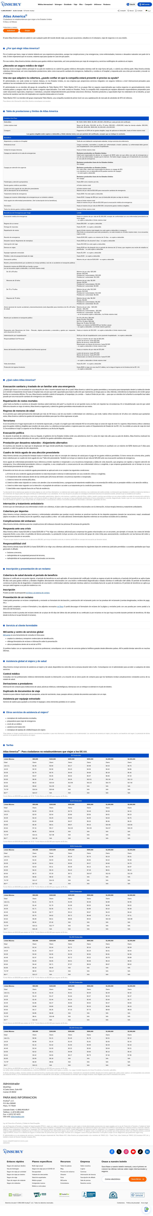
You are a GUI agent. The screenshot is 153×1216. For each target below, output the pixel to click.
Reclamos (106, 4)
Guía (62, 1177)
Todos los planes (66, 1166)
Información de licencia (88, 1174)
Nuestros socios (85, 1183)
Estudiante (68, 4)
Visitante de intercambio (40, 1174)
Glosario (63, 1174)
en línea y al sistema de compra (37, 593)
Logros (82, 1169)
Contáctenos (121, 1203)
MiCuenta (6, 635)
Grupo (27, 30)
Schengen (58, 4)
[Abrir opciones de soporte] (146, 1209)
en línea (60, 606)
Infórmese (97, 4)
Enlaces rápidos (15, 1162)
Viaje (75, 4)
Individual (11, 30)
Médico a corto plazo (39, 1186)
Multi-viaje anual (37, 1166)
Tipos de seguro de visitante (16, 1180)
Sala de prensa (85, 1180)
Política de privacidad (132, 1203)
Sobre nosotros (85, 1166)
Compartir (88, 4)
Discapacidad (36, 1172)
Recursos (65, 1162)
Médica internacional (45, 4)
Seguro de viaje (12, 1177)
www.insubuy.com (17, 1117)
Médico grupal (36, 1180)
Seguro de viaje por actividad (16, 1172)
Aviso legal (144, 1203)
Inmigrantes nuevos (38, 1183)
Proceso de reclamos (67, 1172)
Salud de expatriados (39, 1177)
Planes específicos (42, 1162)
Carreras (83, 1172)
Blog (61, 1169)
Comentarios (64, 1183)
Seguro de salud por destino (16, 1166)
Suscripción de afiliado (87, 1177)
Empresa (85, 1162)
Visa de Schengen (13, 1169)
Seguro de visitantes (13, 1183)
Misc (81, 4)
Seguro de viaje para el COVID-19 (43, 1169)
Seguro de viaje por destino (16, 1174)
